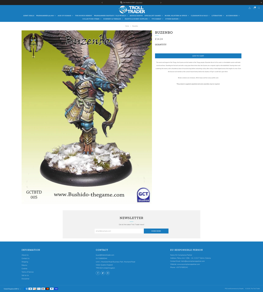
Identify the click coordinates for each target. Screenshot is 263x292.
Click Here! (139, 2)
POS (226, 289)
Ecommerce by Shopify (237, 289)
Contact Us (25, 258)
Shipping (25, 262)
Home (127, 26)
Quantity (161, 44)
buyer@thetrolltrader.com (105, 255)
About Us (25, 255)
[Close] (261, 2)
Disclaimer (25, 279)
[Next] (161, 2)
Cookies (24, 268)
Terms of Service (27, 272)
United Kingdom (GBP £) (11, 289)
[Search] (259, 8)
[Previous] (102, 2)
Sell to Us (25, 275)
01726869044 (101, 258)
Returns (24, 265)
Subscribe (156, 231)
